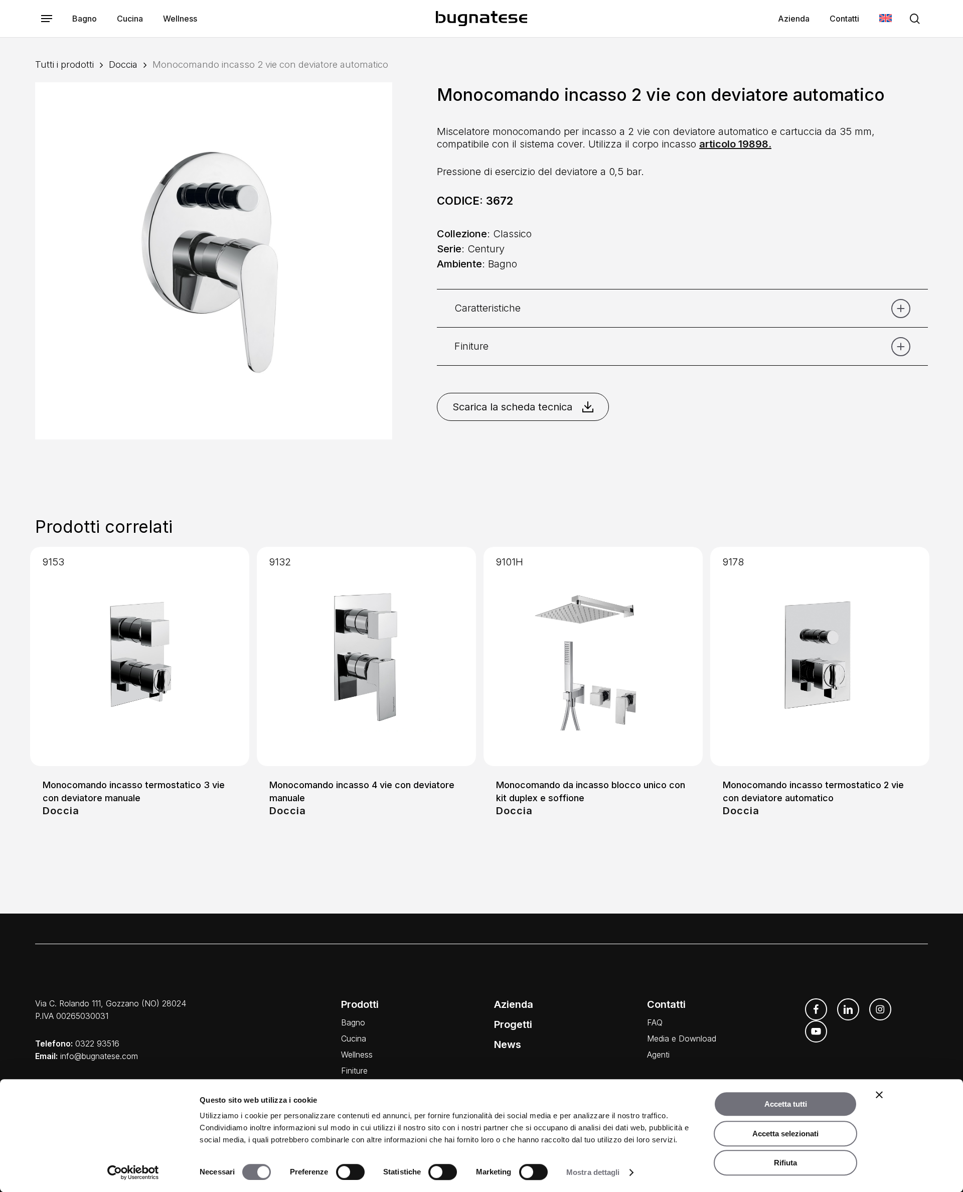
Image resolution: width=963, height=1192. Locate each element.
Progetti (513, 1024)
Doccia (123, 64)
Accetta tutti (785, 1104)
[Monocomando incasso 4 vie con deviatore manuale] (366, 656)
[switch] (350, 1172)
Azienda (513, 1004)
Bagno (353, 1022)
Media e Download (681, 1038)
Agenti (658, 1055)
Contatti (666, 1004)
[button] (46, 19)
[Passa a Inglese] (885, 19)
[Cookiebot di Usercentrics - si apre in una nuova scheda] (133, 1172)
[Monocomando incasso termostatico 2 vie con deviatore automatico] (819, 656)
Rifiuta (785, 1162)
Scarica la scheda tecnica (512, 407)
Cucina (353, 1038)
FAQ (655, 1022)
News (507, 1044)
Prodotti (360, 1004)
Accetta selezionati (785, 1133)
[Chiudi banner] (879, 1094)
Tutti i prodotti (64, 64)
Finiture (354, 1071)
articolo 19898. (735, 144)
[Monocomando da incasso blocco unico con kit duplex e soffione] (593, 656)
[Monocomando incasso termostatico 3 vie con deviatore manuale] (139, 656)
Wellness (357, 1055)
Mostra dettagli (593, 1172)
